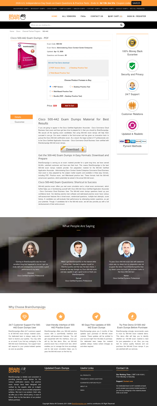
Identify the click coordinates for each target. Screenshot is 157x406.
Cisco (18, 31)
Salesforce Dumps (21, 8)
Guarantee (19, 121)
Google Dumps (122, 8)
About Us (83, 386)
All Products (85, 375)
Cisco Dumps (52, 8)
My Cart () (116, 16)
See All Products (137, 8)
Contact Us (97, 16)
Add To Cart (69, 105)
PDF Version (57, 86)
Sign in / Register (136, 16)
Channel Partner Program (31, 31)
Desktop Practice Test (81, 86)
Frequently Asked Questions (91, 379)
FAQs (83, 16)
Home (54, 16)
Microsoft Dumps (38, 8)
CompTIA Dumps (65, 8)
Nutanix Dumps (108, 8)
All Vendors (69, 16)
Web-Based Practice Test (62, 91)
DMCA (82, 390)
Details (18, 116)
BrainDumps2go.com (79, 403)
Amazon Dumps (79, 8)
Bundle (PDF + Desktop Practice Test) (67, 95)
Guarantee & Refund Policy (90, 383)
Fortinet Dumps (93, 8)
